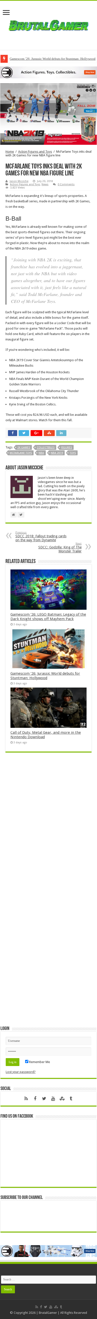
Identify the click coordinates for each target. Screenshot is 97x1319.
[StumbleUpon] (62, 1099)
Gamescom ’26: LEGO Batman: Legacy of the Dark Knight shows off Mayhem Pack (48, 616)
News (45, 184)
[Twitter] (44, 1099)
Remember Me (39, 1062)
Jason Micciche (19, 181)
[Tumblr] (71, 1099)
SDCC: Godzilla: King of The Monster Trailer (60, 547)
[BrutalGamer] (48, 24)
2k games (23, 447)
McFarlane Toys (21, 453)
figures (66, 447)
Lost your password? (21, 1072)
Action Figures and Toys (35, 151)
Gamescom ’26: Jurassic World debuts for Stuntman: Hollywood (45, 675)
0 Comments (66, 184)
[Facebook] (35, 1099)
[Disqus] (48, 828)
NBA (41, 453)
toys (73, 453)
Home (9, 151)
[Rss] (26, 1099)
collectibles (45, 447)
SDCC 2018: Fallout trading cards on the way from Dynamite (40, 536)
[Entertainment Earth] (48, 72)
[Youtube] (53, 1099)
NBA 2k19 (57, 453)
